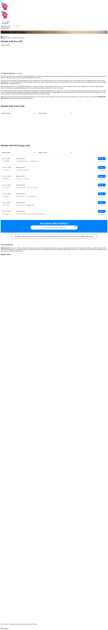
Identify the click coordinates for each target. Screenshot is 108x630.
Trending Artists (5, 28)
